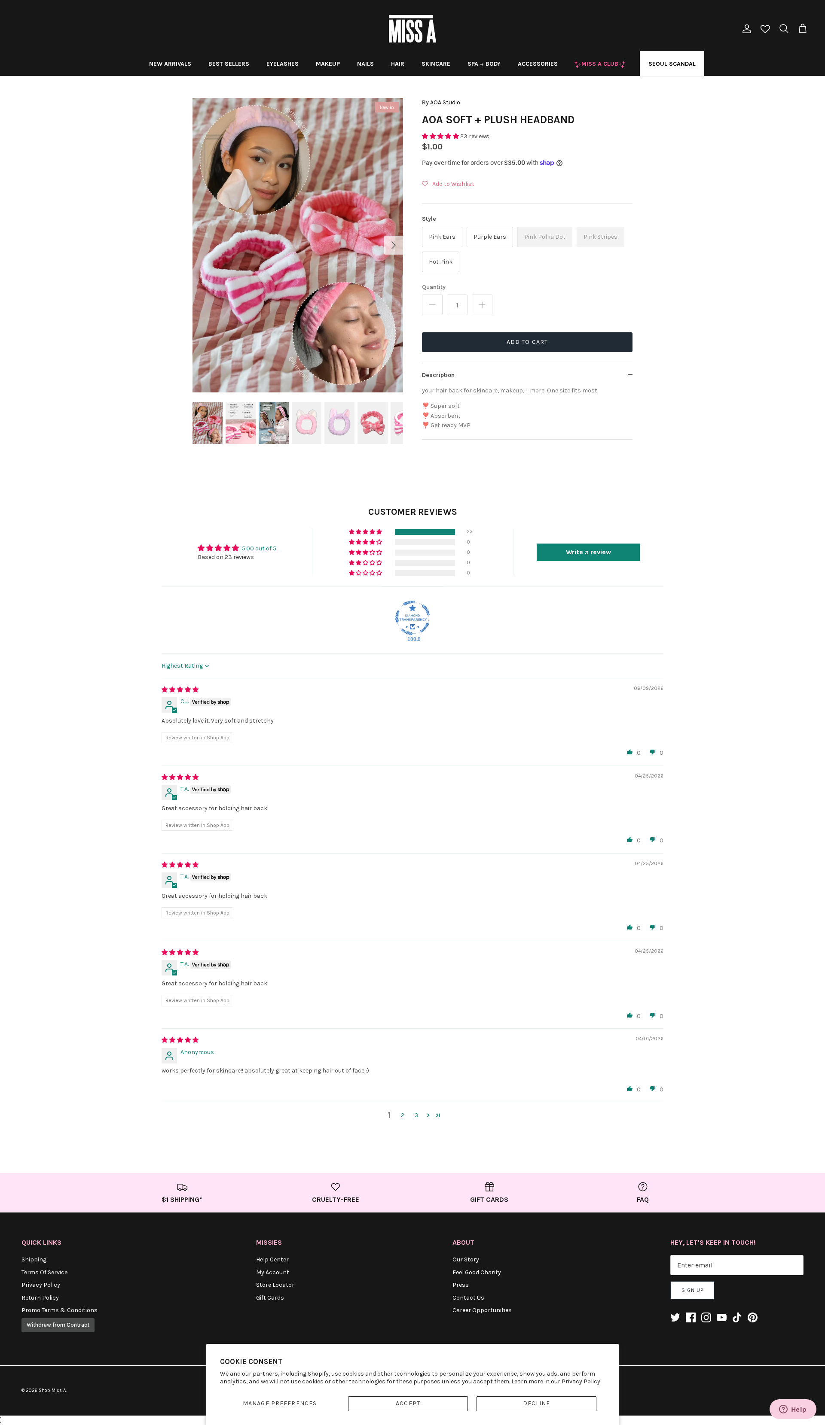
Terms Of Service (44, 1272)
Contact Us (468, 1297)
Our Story (465, 1259)
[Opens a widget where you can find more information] (792, 1410)
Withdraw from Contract (58, 1325)
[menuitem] (170, 63)
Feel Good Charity (476, 1272)
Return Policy (40, 1297)
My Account (272, 1272)
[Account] (745, 29)
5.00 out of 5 (259, 548)
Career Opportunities (482, 1310)
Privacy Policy (581, 1381)
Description (438, 375)
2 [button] (402, 1115)
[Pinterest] (753, 1317)
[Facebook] (691, 1317)
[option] (297, 245)
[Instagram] (706, 1317)
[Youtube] (722, 1317)
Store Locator (275, 1284)
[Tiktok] (737, 1317)
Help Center (272, 1259)
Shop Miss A (52, 1390)
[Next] (393, 245)
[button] (441, 136)
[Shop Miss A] (412, 29)
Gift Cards (270, 1297)
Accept (408, 1403)
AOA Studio (445, 102)
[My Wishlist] (765, 29)
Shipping (33, 1259)
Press (460, 1284)
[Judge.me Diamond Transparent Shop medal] (412, 618)
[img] (180, 689)
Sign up (692, 1290)
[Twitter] (675, 1317)
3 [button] (417, 1115)
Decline (536, 1403)
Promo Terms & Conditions (59, 1310)
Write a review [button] (588, 552)
